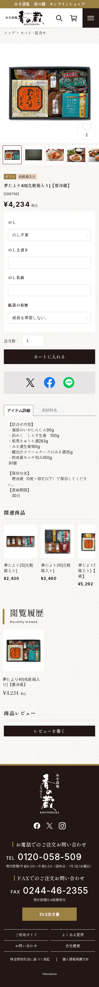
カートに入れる (49, 357)
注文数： (11, 341)
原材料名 (49, 410)
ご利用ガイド (26, 935)
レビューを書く (49, 731)
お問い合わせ (26, 946)
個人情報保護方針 (75, 959)
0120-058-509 (44, 856)
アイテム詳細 (18, 410)
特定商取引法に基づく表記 (30, 959)
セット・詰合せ (33, 33)
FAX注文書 (50, 914)
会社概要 (72, 946)
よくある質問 (73, 935)
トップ (9, 33)
